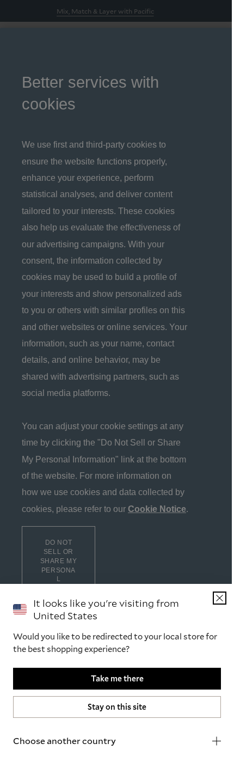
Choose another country (64, 740)
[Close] (211, 598)
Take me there (113, 678)
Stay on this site (113, 707)
